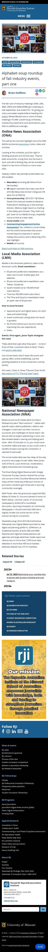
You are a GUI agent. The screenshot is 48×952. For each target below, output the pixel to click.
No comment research (11, 841)
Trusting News (8, 813)
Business (17, 66)
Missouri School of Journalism (15, 2)
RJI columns (12, 610)
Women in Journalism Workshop (21, 622)
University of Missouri (16, 11)
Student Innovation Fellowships (15, 792)
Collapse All (19, 562)
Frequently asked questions (13, 786)
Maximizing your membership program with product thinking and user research (26, 577)
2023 (7, 569)
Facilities (5, 865)
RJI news (10, 601)
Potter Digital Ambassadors (13, 810)
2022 (7, 586)
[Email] (43, 90)
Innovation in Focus (10, 825)
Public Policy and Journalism (13, 844)
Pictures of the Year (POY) (18, 614)
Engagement (15, 62)
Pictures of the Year (10, 759)
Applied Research (10, 820)
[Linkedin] (40, 90)
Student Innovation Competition (21, 618)
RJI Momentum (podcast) (17, 605)
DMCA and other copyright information (23, 936)
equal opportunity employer (18, 945)
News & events (9, 745)
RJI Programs (8, 800)
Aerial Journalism (9, 804)
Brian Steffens (17, 92)
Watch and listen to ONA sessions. (17, 248)
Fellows (5, 780)
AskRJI (40, 946)
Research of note (9, 847)
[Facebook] (36, 90)
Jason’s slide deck (14, 350)
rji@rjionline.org (10, 901)
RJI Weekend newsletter (17, 631)
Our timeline (7, 868)
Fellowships (38, 62)
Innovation (26, 62)
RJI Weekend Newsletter (12, 768)
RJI (20, 8)
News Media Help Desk (11, 838)
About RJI (6, 857)
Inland (5, 116)
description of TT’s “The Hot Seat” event (20, 373)
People (4, 862)
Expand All (7, 562)
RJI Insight (11, 626)
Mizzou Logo (4, 8)
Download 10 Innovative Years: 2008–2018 (19, 874)
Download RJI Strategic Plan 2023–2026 (18, 871)
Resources (6, 789)
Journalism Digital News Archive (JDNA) (18, 807)
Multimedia (7, 66)
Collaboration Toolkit (10, 828)
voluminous (23, 144)
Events (5, 62)
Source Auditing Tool (10, 850)
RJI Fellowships (9, 775)
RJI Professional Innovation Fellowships (18, 783)
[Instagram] (36, 94)
